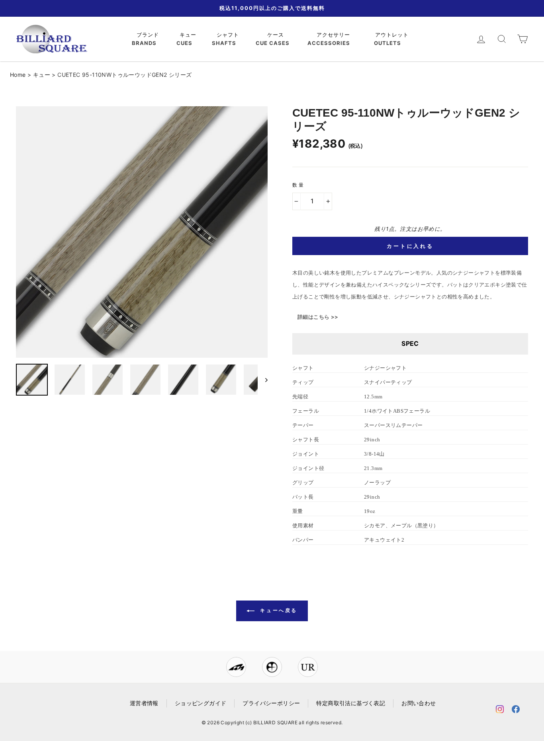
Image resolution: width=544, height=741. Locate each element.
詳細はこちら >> (318, 317)
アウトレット (393, 34)
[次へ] (263, 380)
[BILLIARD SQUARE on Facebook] (516, 710)
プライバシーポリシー (271, 703)
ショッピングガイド (201, 703)
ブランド (149, 34)
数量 (298, 185)
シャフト (229, 34)
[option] (142, 232)
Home (18, 74)
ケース (276, 34)
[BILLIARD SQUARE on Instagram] (500, 710)
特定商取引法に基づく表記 (350, 703)
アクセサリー (334, 34)
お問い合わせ (418, 703)
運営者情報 (144, 703)
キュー (189, 34)
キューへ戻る (277, 610)
